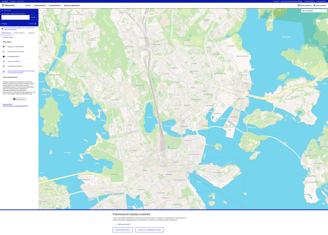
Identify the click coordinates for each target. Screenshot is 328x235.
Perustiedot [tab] (6, 33)
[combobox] (15, 17)
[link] (5, 1)
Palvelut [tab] (32, 33)
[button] (314, 10)
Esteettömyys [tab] (19, 33)
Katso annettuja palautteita (15, 105)
